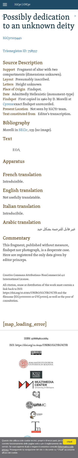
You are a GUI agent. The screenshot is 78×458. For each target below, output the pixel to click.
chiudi (69, 442)
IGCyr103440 (12, 38)
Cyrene (8, 104)
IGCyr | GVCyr (22, 4)
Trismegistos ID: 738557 (20, 51)
